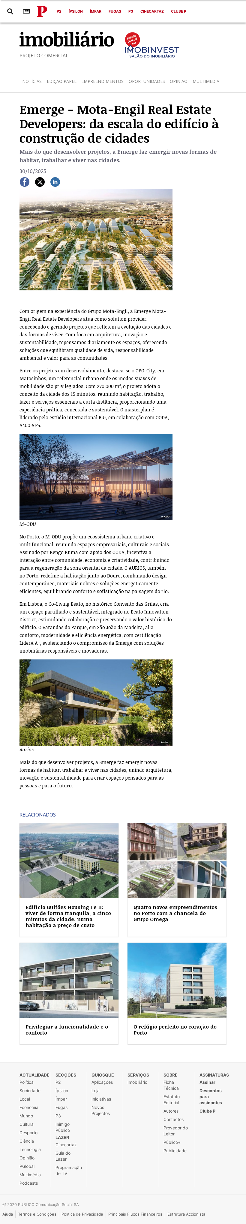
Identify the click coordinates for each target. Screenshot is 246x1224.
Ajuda (7, 1214)
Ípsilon (76, 11)
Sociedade (30, 1090)
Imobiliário (137, 1082)
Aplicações (102, 1082)
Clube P (178, 11)
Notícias (32, 81)
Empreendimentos (102, 81)
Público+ (172, 1142)
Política (27, 1082)
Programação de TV (69, 1170)
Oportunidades (147, 81)
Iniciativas (101, 1098)
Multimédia (206, 81)
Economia (29, 1107)
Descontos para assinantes (211, 1096)
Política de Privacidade (82, 1214)
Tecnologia (30, 1149)
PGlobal (27, 1166)
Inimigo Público (63, 1127)
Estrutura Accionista (186, 1214)
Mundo (26, 1115)
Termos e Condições (37, 1214)
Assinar (207, 1082)
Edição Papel (61, 81)
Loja (96, 1090)
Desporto (29, 1132)
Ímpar (95, 11)
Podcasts (29, 1183)
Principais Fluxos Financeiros (135, 1214)
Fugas (115, 11)
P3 (130, 11)
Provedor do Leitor (176, 1130)
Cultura (27, 1124)
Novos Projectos (101, 1110)
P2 (59, 11)
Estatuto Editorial (172, 1099)
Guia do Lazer (63, 1156)
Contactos (174, 1119)
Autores (171, 1110)
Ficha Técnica (171, 1085)
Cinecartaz (152, 11)
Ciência (27, 1141)
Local (25, 1098)
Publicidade (175, 1150)
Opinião (179, 81)
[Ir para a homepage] (42, 11)
